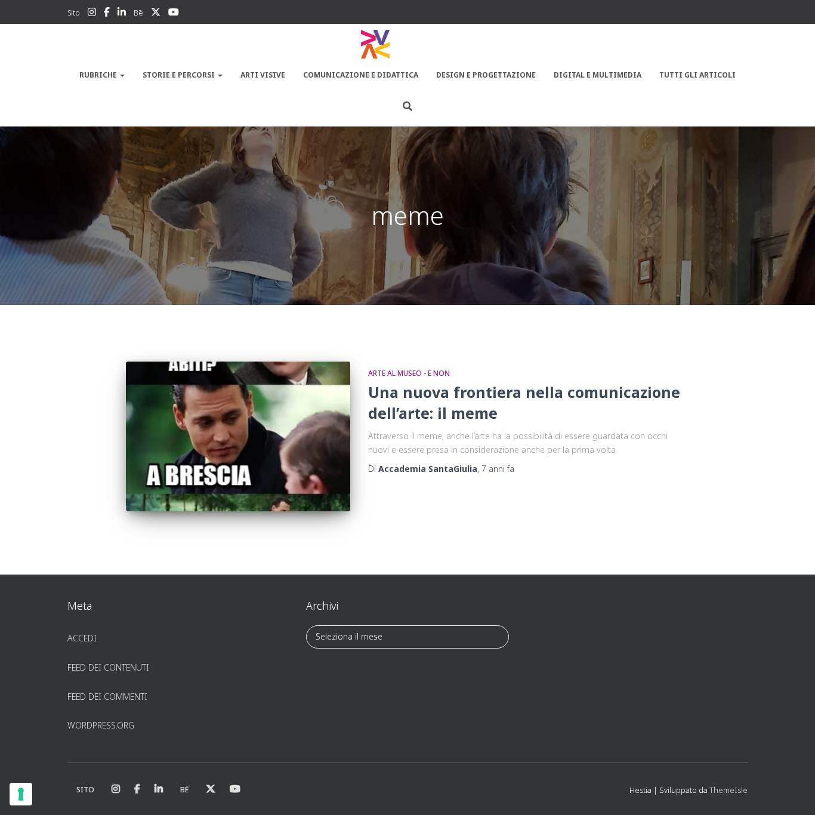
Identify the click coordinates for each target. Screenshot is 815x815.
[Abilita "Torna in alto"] (791, 791)
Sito (73, 13)
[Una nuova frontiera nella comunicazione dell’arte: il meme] (238, 436)
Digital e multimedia (597, 75)
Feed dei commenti (107, 696)
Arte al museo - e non (409, 373)
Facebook (107, 13)
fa (497, 468)
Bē (138, 13)
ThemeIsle (728, 790)
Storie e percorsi (180, 75)
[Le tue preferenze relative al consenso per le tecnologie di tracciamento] (21, 794)
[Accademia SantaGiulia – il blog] (407, 45)
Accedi (82, 638)
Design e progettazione (486, 75)
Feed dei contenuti (108, 667)
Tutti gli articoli (697, 75)
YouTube (173, 13)
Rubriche (99, 75)
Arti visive (262, 75)
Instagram (92, 13)
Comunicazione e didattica (360, 75)
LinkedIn (122, 13)
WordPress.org (100, 725)
